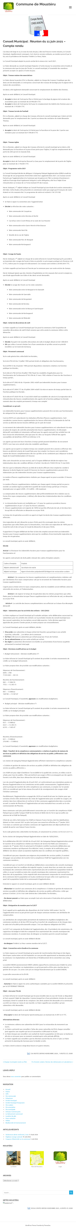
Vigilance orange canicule (14, 1137)
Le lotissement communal (14, 1114)
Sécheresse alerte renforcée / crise (17, 1134)
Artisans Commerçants (13, 1111)
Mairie (8, 1091)
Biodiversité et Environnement (16, 1123)
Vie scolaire (9, 1105)
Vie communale (11, 1096)
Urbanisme (9, 1098)
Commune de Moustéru (36, 4)
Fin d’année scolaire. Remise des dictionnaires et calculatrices (52, 1062)
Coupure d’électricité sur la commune (18, 1139)
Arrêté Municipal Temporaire (15, 1103)
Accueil (8, 1089)
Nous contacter (11, 1118)
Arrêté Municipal (11, 1100)
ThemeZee (47, 1225)
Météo (8, 1120)
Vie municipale (10, 1109)
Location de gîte (11, 1116)
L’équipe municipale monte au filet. (15, 1062)
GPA (7, 1094)
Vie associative (10, 1107)
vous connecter (16, 1076)
